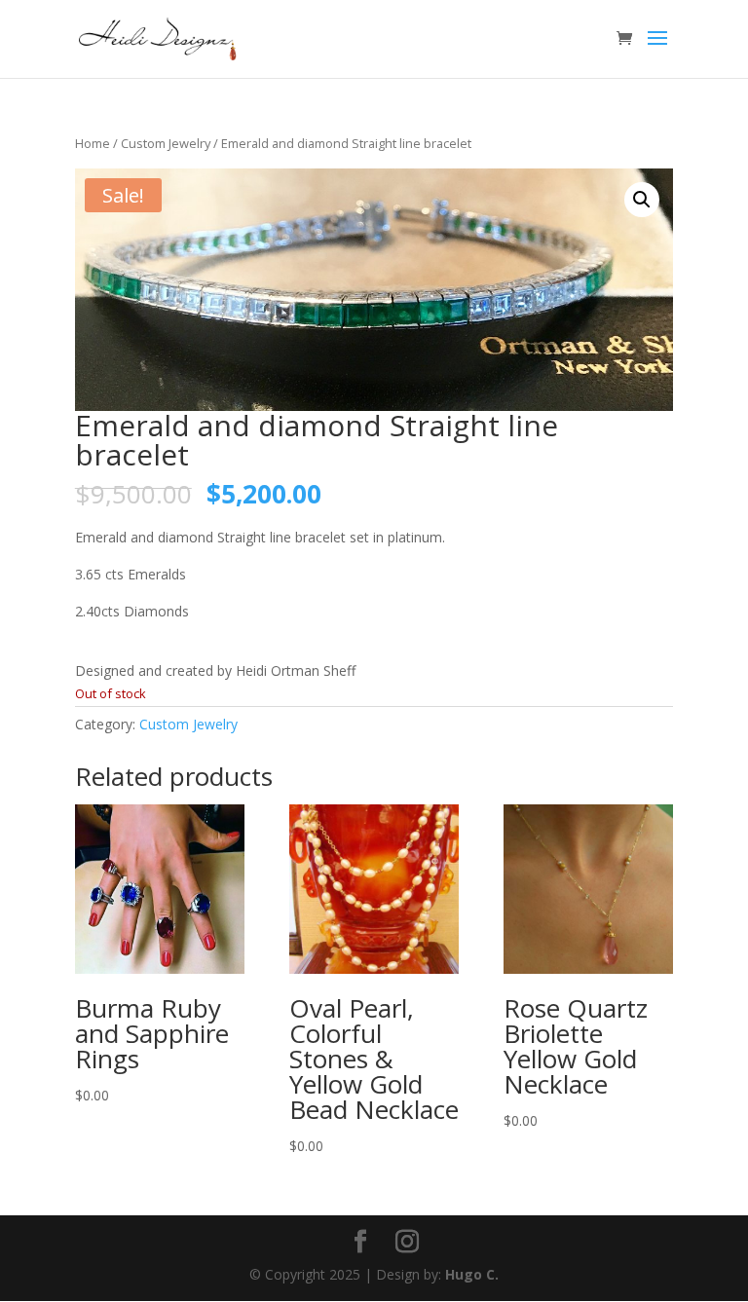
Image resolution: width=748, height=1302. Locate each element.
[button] (641, 199)
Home (92, 143)
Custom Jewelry (165, 143)
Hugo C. (472, 1274)
